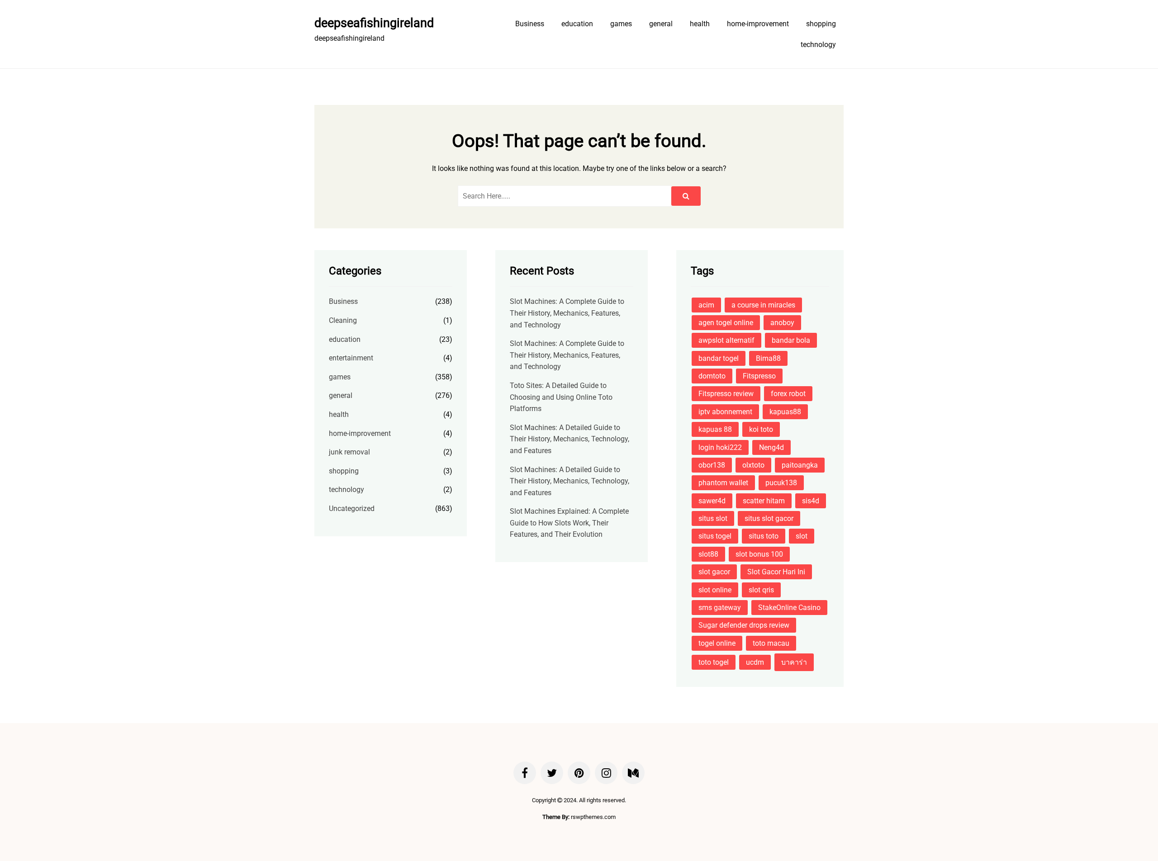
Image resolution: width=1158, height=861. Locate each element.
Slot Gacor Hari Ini (776, 572)
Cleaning (343, 320)
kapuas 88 (715, 429)
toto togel (713, 662)
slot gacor (714, 572)
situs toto (763, 536)
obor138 (711, 465)
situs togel (714, 536)
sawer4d (712, 501)
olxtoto (753, 465)
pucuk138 (781, 482)
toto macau (771, 643)
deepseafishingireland (374, 23)
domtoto (712, 376)
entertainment (351, 358)
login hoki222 (720, 447)
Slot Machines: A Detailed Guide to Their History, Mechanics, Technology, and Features (569, 439)
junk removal (349, 452)
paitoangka (800, 465)
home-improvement (758, 23)
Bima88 (768, 358)
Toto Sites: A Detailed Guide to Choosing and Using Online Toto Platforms (561, 397)
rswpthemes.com (593, 817)
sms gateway (719, 607)
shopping (821, 23)
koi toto (761, 429)
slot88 (708, 554)
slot (801, 536)
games (621, 23)
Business (529, 23)
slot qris (761, 590)
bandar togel (718, 358)
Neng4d (771, 447)
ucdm (755, 662)
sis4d (810, 501)
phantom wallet (723, 482)
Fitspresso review (726, 393)
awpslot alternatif (726, 340)
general (661, 23)
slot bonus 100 (759, 554)
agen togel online (725, 322)
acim (706, 305)
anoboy (782, 322)
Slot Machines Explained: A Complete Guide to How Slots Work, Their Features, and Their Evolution (569, 523)
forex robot (788, 393)
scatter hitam (764, 501)
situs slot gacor (769, 518)
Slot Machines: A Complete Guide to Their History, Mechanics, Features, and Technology (567, 313)
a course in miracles (763, 305)
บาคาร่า (794, 662)
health (700, 23)
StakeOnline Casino (789, 607)
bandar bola (791, 340)
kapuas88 (785, 411)
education (577, 23)
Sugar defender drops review (743, 625)
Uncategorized (352, 508)
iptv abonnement (725, 411)
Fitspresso (759, 376)
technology (818, 44)
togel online (717, 643)
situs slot (712, 518)
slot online (714, 590)
